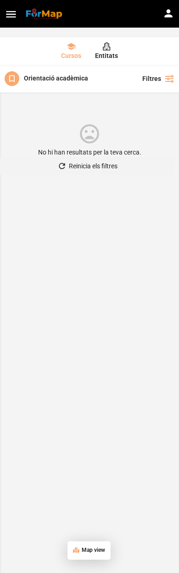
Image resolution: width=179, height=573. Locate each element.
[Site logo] (45, 14)
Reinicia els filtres (93, 166)
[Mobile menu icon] (11, 14)
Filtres (151, 78)
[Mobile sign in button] (168, 13)
